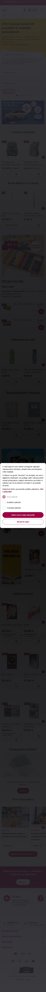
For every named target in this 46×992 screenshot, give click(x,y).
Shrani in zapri (23, 522)
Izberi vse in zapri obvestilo (23, 515)
